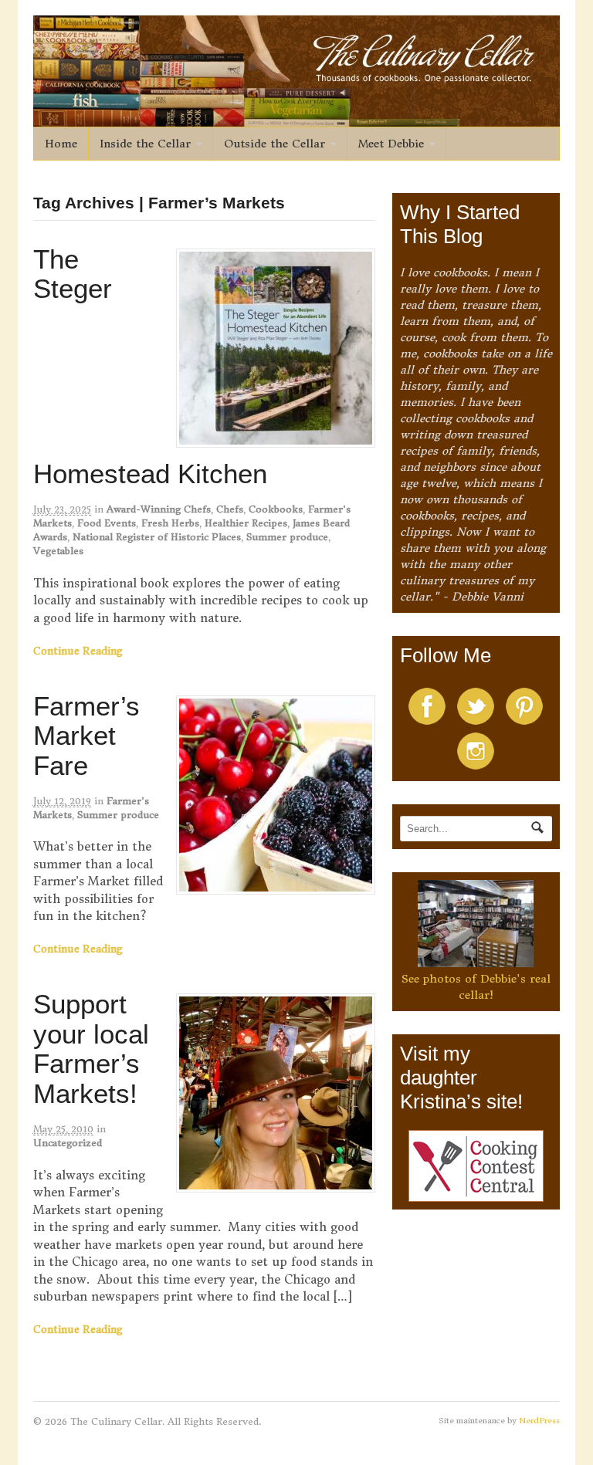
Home (61, 144)
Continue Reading (78, 651)
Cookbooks (276, 509)
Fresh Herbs (170, 523)
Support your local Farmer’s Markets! (91, 1048)
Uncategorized (67, 1143)
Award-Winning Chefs (159, 509)
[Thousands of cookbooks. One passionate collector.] (297, 118)
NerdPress (539, 1421)
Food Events (106, 523)
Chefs (229, 509)
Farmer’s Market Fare (86, 735)
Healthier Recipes (246, 523)
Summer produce (287, 537)
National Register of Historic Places (157, 537)
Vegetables (58, 551)
